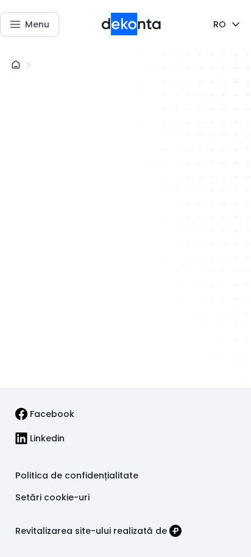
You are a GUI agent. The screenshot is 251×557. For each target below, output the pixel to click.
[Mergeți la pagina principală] (131, 24)
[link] (44, 414)
